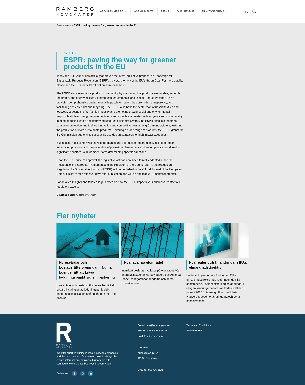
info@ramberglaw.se (158, 325)
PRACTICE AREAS (213, 11)
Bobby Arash (88, 194)
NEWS (165, 11)
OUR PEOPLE (185, 11)
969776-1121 (155, 369)
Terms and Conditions (198, 325)
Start (59, 25)
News (68, 25)
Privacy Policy (194, 330)
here (122, 85)
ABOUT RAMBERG (112, 11)
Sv (247, 11)
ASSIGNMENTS (144, 11)
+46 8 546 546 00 (157, 330)
